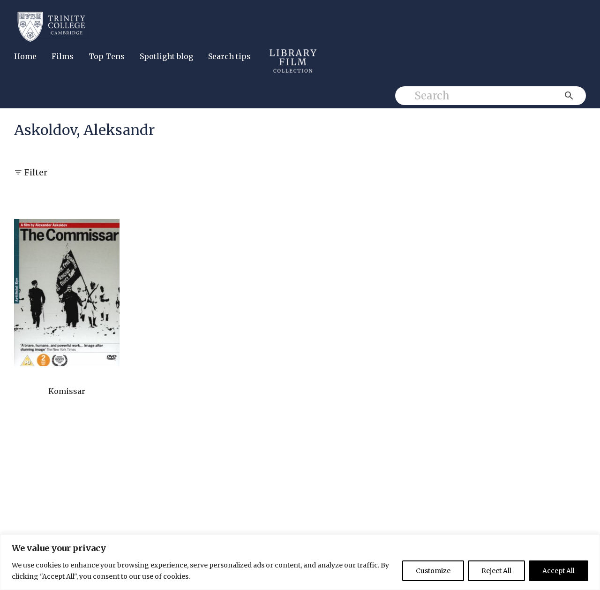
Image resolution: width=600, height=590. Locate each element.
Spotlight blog (166, 56)
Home (25, 56)
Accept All (558, 571)
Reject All (496, 571)
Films (63, 56)
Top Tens (107, 56)
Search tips (229, 56)
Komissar (66, 391)
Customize (433, 571)
